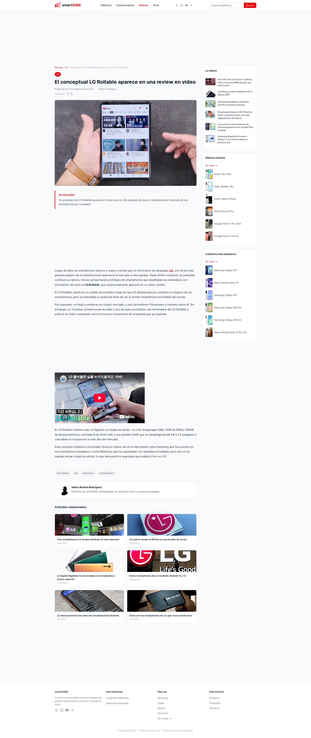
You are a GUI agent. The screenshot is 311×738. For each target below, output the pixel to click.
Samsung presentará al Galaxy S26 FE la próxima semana (233, 103)
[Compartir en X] (68, 94)
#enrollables (63, 473)
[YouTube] (186, 5)
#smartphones (107, 473)
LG (66, 67)
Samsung (163, 697)
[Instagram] (181, 5)
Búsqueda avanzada (117, 703)
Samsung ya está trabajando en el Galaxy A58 (235, 93)
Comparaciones (125, 5)
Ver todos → (211, 165)
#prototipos (88, 473)
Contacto (214, 697)
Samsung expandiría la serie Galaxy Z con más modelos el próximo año (233, 139)
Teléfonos (106, 5)
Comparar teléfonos (117, 697)
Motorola (163, 713)
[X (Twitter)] (176, 5)
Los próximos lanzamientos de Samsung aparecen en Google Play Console (235, 127)
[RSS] (191, 5)
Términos (214, 708)
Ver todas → (164, 718)
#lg (76, 473)
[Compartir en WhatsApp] (72, 94)
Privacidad (214, 703)
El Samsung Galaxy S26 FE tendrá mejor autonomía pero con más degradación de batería (235, 115)
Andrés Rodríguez (107, 89)
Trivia (156, 5)
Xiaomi (161, 708)
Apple (161, 703)
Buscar (250, 5)
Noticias (143, 5)
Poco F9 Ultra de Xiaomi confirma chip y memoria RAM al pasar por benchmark (235, 82)
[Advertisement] (126, 239)
